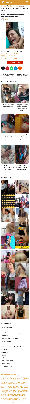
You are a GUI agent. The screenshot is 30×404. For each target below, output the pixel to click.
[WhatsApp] (11, 68)
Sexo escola (4, 352)
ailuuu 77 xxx (12, 391)
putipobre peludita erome (18, 393)
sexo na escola (5, 335)
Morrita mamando (6, 341)
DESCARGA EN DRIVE (8, 56)
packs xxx (4, 330)
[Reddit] (20, 68)
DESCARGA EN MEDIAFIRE (9, 54)
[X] (3, 68)
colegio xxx (4, 349)
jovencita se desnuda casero (8, 375)
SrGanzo (4, 6)
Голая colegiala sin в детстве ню (10, 338)
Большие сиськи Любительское (9, 385)
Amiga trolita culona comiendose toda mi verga (22, 76)
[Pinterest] (7, 68)
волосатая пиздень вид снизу (14, 397)
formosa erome (14, 395)
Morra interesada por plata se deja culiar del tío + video (8, 76)
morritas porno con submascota (16, 383)
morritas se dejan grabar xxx (13, 387)
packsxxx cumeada (12, 389)
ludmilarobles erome (10, 377)
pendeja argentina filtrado (12, 400)
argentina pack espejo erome (12, 402)
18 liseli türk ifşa (5, 363)
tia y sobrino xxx (16, 399)
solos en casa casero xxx (15, 398)
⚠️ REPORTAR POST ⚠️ (15, 63)
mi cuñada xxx (10, 378)
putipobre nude (17, 390)
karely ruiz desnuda (6, 327)
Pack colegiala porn (6, 366)
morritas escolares (11, 394)
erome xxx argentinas (14, 379)
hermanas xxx (7, 386)
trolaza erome (12, 382)
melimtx (3, 358)
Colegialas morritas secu (8, 360)
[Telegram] (16, 68)
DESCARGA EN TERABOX (9, 58)
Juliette (6, 19)
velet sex (3, 355)
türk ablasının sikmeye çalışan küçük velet (12, 333)
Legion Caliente (13, 6)
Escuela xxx (4, 344)
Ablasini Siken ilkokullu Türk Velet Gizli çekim (13, 346)
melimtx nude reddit (11, 381)
